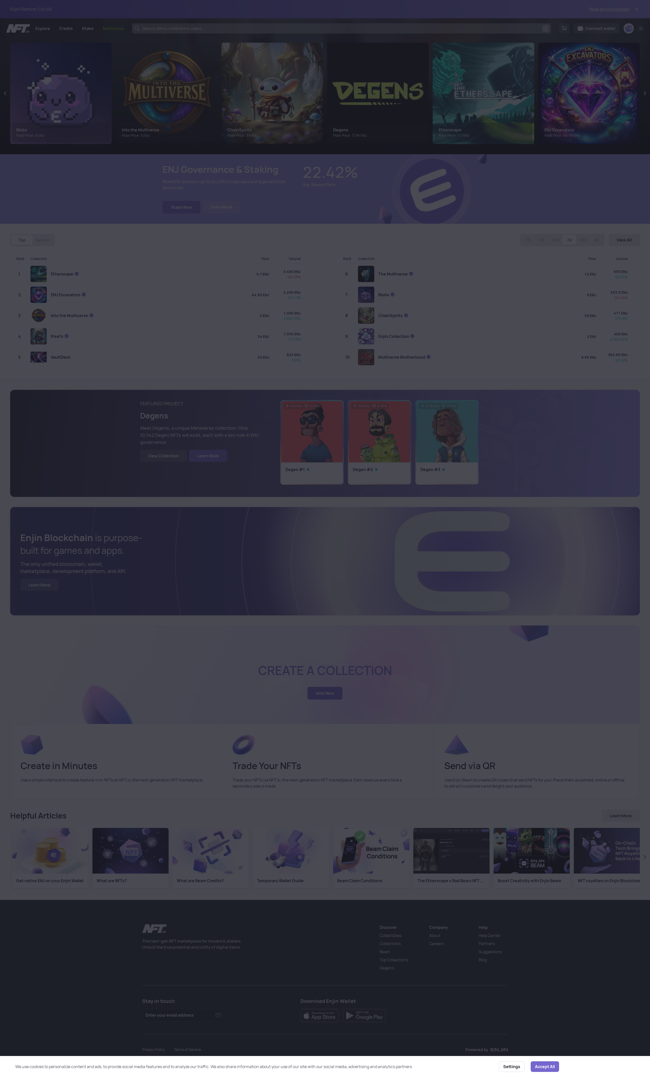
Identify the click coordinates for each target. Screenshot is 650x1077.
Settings (511, 1066)
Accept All (545, 1066)
